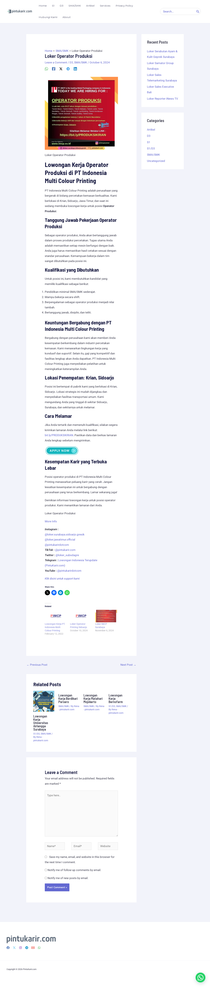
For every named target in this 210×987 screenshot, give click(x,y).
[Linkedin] (75, 68)
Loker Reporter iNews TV (162, 98)
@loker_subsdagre (67, 555)
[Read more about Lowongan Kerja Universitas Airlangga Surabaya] (43, 701)
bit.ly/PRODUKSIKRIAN (59, 435)
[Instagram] (20, 947)
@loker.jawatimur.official (60, 539)
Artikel (151, 129)
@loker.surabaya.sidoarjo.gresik (64, 534)
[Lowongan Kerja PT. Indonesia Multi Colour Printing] (56, 616)
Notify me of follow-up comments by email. (74, 870)
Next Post (128, 664)
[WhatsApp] (46, 68)
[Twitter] (14, 947)
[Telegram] (68, 68)
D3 (71, 62)
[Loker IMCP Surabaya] (106, 616)
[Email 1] (33, 947)
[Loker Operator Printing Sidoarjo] (81, 616)
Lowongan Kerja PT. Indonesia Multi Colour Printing (55, 627)
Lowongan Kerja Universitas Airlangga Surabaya (40, 722)
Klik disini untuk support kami (62, 578)
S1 (148, 142)
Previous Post (37, 664)
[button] (200, 977)
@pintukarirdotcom (57, 544)
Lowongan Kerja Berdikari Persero (68, 698)
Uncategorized (156, 161)
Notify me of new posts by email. (68, 878)
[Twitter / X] (61, 68)
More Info (51, 521)
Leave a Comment (56, 62)
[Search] (197, 11)
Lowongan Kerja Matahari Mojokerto (93, 698)
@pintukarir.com (65, 550)
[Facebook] (53, 68)
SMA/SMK (80, 62)
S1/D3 (36, 733)
